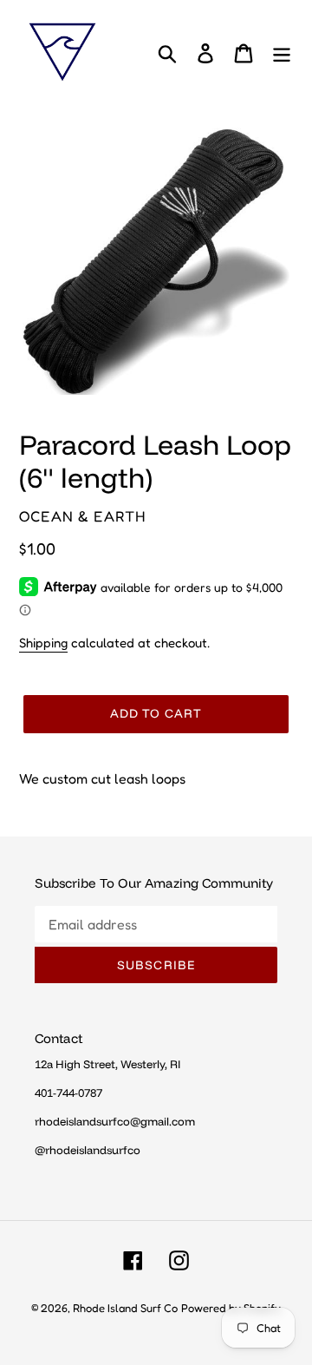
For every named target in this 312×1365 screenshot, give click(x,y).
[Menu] (282, 52)
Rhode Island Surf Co (125, 1308)
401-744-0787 (68, 1092)
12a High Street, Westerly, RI (107, 1064)
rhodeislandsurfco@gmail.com (115, 1121)
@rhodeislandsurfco (87, 1150)
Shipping (43, 642)
